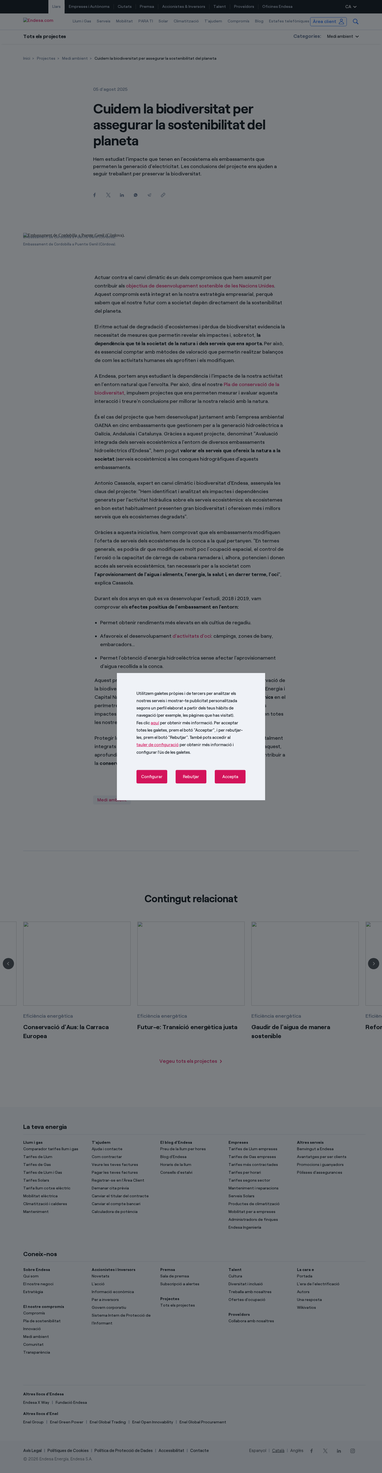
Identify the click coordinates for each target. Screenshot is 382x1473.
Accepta (230, 776)
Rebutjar (191, 776)
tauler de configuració (157, 744)
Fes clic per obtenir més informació (174, 722)
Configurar (151, 776)
